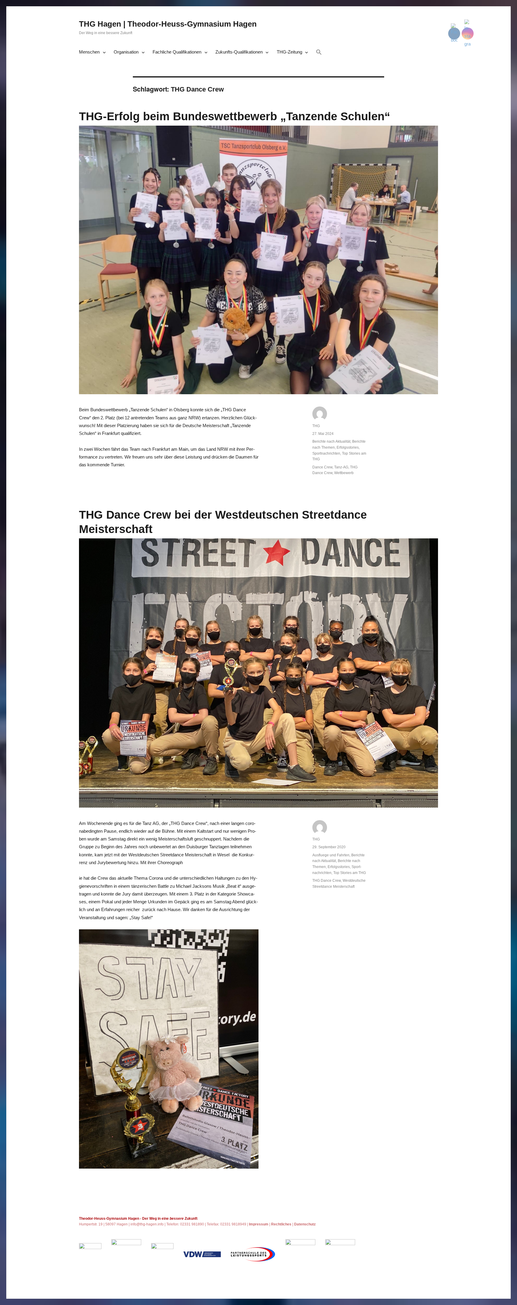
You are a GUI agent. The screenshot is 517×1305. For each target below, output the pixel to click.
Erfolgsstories (348, 447)
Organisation (126, 51)
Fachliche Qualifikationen (177, 51)
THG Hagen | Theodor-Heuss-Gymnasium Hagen (168, 23)
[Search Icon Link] (319, 52)
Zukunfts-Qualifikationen (239, 51)
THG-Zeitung (289, 51)
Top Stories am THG (349, 873)
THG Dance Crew (326, 880)
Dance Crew (322, 467)
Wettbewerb (344, 473)
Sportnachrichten (326, 453)
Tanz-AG (341, 467)
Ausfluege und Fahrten (330, 855)
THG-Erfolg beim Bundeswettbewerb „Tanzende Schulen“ (234, 116)
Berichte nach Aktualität (331, 441)
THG (316, 426)
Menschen (89, 51)
